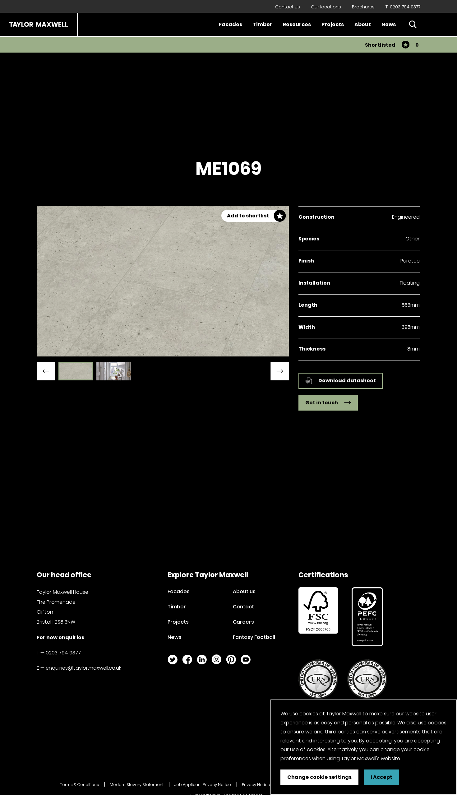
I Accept (381, 777)
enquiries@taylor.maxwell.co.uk (83, 668)
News (388, 24)
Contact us (287, 7)
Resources (297, 24)
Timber (262, 24)
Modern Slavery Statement (137, 785)
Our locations (326, 7)
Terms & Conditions (79, 785)
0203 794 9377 (63, 652)
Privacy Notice (256, 785)
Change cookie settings (319, 777)
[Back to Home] (38, 24)
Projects (332, 24)
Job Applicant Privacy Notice (202, 785)
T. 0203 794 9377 (402, 7)
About (362, 24)
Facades (230, 24)
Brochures (363, 7)
